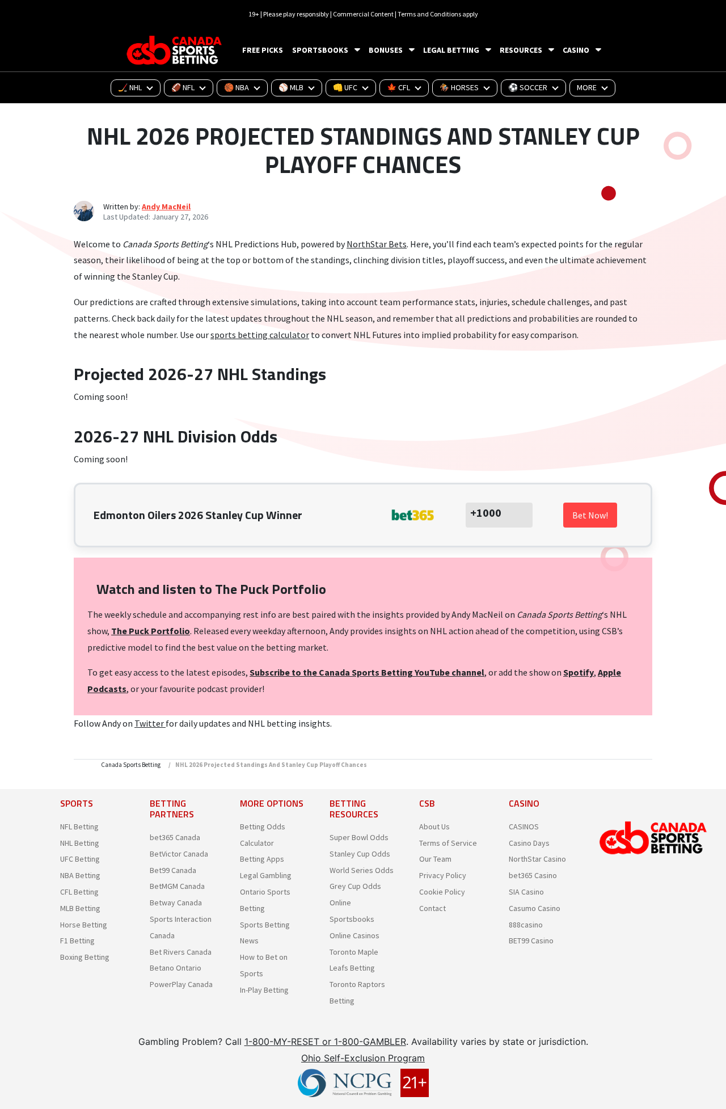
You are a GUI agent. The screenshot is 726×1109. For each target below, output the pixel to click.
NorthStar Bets (377, 244)
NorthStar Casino (537, 859)
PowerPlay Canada (181, 984)
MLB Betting (80, 908)
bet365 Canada (175, 837)
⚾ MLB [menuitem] (290, 87)
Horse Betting (83, 925)
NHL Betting (79, 843)
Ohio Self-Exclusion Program (363, 1058)
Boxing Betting (84, 957)
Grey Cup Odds (355, 886)
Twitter (150, 723)
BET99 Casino (531, 940)
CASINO (576, 50)
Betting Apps (262, 859)
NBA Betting (80, 875)
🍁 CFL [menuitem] (398, 87)
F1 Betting (77, 940)
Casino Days (529, 843)
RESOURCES (521, 50)
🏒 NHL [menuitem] (130, 87)
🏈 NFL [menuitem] (183, 87)
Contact (432, 908)
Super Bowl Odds (359, 837)
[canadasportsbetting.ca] (176, 50)
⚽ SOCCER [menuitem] (527, 87)
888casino (526, 925)
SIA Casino (526, 892)
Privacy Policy (442, 875)
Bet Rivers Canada (181, 952)
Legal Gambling (266, 875)
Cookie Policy (442, 892)
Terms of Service (448, 843)
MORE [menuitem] (587, 87)
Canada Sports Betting (131, 765)
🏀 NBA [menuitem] (236, 87)
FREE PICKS (262, 50)
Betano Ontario (175, 968)
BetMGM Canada (177, 886)
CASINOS (524, 826)
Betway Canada (176, 902)
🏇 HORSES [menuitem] (459, 87)
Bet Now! (590, 515)
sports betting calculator (259, 334)
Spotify (578, 672)
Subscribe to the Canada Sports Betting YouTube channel (367, 672)
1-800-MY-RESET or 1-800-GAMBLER (325, 1041)
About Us (434, 826)
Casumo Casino (534, 908)
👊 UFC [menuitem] (345, 87)
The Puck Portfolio (150, 630)
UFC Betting (80, 859)
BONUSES (386, 50)
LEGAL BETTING (451, 50)
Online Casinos (354, 935)
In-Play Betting (264, 990)
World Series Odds (362, 870)
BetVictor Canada (179, 854)
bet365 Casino (533, 875)
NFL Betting (79, 826)
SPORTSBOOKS (320, 50)
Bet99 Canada (173, 870)
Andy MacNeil (166, 206)
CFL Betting (79, 892)
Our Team (435, 859)
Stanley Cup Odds (360, 854)
